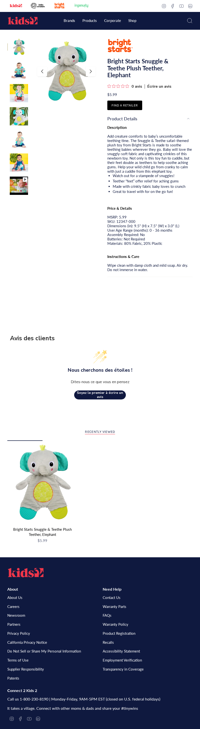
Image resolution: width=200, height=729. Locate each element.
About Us (14, 597)
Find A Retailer (124, 105)
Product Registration (119, 633)
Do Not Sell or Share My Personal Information (44, 651)
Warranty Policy (115, 624)
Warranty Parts (114, 606)
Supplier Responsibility (25, 669)
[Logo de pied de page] (25, 573)
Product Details (122, 118)
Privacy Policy (18, 633)
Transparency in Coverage (123, 669)
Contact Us (111, 597)
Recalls (108, 642)
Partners (13, 624)
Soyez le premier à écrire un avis (100, 394)
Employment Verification (122, 660)
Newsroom (16, 615)
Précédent (42, 71)
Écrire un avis (159, 86)
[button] (69, 21)
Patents (13, 678)
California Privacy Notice (27, 642)
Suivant (91, 71)
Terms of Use (18, 660)
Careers (13, 606)
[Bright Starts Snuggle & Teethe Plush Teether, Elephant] (42, 482)
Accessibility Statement (121, 651)
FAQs (107, 615)
